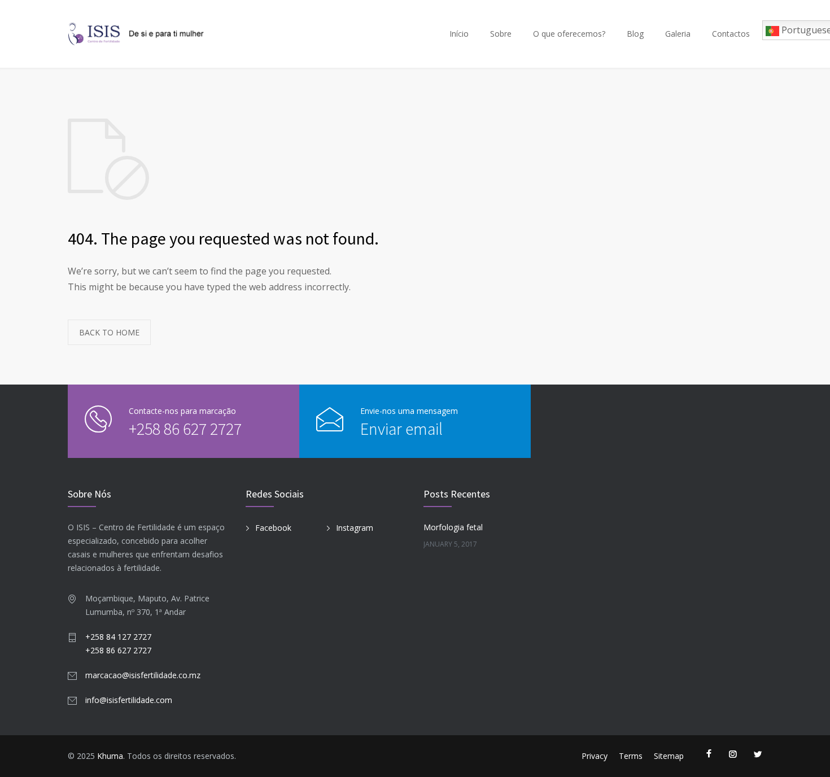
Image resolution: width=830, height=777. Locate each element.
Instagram (354, 527)
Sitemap (669, 755)
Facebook (273, 527)
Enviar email (401, 428)
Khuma (110, 755)
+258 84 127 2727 (118, 636)
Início (459, 33)
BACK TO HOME (109, 332)
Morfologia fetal (453, 527)
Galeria (678, 33)
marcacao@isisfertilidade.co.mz (142, 675)
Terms (631, 755)
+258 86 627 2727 (185, 428)
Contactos (731, 33)
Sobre (501, 33)
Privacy (595, 755)
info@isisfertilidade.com (128, 700)
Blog (635, 33)
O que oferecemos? (569, 33)
